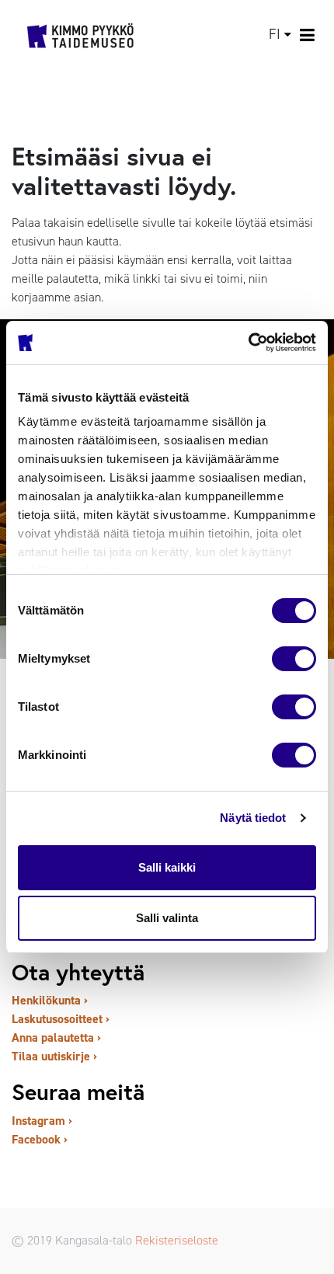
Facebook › (40, 1139)
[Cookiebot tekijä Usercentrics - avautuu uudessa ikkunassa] (248, 342)
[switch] (294, 658)
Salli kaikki (167, 867)
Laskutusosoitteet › (61, 1019)
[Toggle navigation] (308, 35)
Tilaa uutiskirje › (54, 1056)
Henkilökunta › (50, 1000)
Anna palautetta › (56, 1037)
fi (274, 34)
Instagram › (42, 1120)
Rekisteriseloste (176, 1240)
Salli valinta (167, 917)
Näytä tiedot (253, 817)
